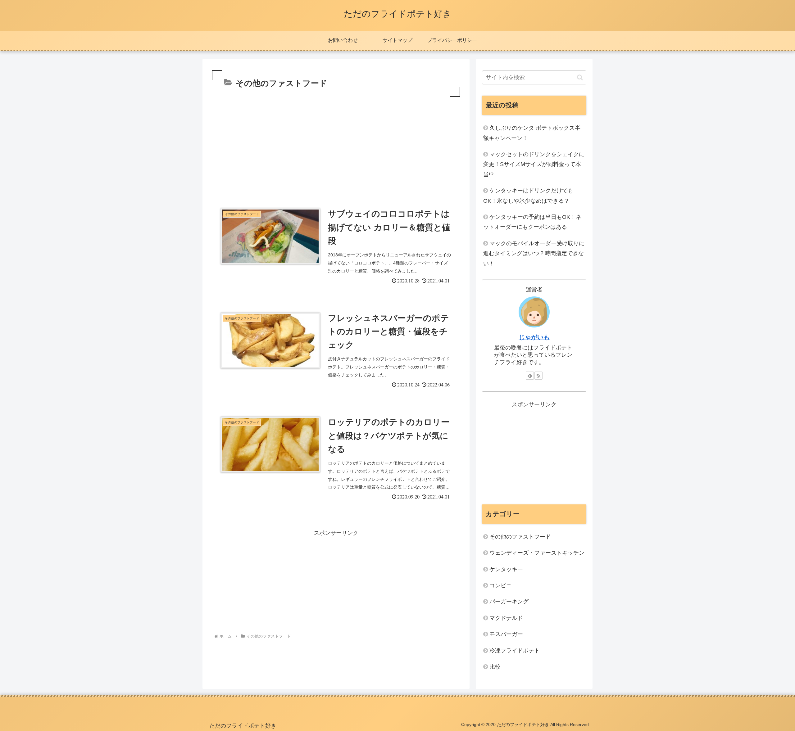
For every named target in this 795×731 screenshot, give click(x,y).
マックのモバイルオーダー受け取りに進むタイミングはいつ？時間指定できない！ (533, 253)
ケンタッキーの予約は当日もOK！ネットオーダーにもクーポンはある (532, 222)
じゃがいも (534, 337)
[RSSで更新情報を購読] (538, 376)
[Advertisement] (336, 145)
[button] (580, 77)
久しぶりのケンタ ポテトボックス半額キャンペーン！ (531, 133)
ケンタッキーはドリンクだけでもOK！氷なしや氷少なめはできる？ (528, 195)
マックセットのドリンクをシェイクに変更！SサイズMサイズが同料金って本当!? (533, 164)
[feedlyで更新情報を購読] (530, 376)
